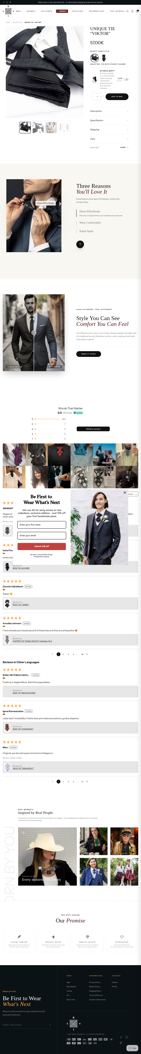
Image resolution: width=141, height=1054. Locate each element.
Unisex (69, 991)
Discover (77, 11)
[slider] (33, 332)
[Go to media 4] (64, 127)
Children (46, 11)
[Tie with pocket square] (94, 58)
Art (68, 995)
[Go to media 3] (51, 127)
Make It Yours (89, 354)
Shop (8, 22)
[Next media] (79, 72)
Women (31, 11)
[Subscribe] (49, 1025)
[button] (48, 419)
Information (96, 11)
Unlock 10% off (41, 546)
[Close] (125, 492)
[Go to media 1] (25, 127)
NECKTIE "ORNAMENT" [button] (23, 768)
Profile (114, 987)
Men (18, 11)
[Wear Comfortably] (34, 203)
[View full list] (80, 244)
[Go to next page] (88, 654)
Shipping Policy (95, 991)
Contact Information (97, 1000)
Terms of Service (96, 995)
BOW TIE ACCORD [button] (21, 568)
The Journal (117, 11)
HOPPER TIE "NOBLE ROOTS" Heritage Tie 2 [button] (32, 641)
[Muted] (23, 832)
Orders (115, 982)
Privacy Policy (95, 982)
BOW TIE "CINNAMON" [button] (23, 729)
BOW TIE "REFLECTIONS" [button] (24, 693)
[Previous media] (10, 72)
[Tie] (103, 58)
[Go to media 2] (38, 127)
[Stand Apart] (35, 232)
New (68, 982)
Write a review (93, 429)
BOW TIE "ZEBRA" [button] (21, 604)
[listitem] (14, 454)
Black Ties (17, 22)
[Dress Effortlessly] (23, 203)
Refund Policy (94, 987)
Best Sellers (71, 987)
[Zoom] (79, 30)
